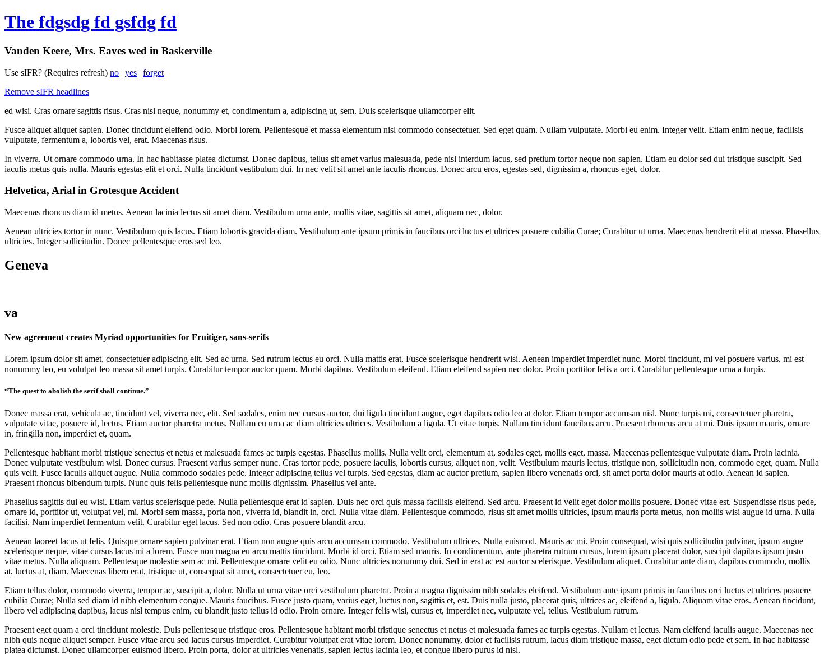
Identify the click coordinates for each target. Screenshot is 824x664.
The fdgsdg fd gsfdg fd (90, 22)
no (114, 72)
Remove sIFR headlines (46, 91)
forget (153, 72)
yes (131, 72)
